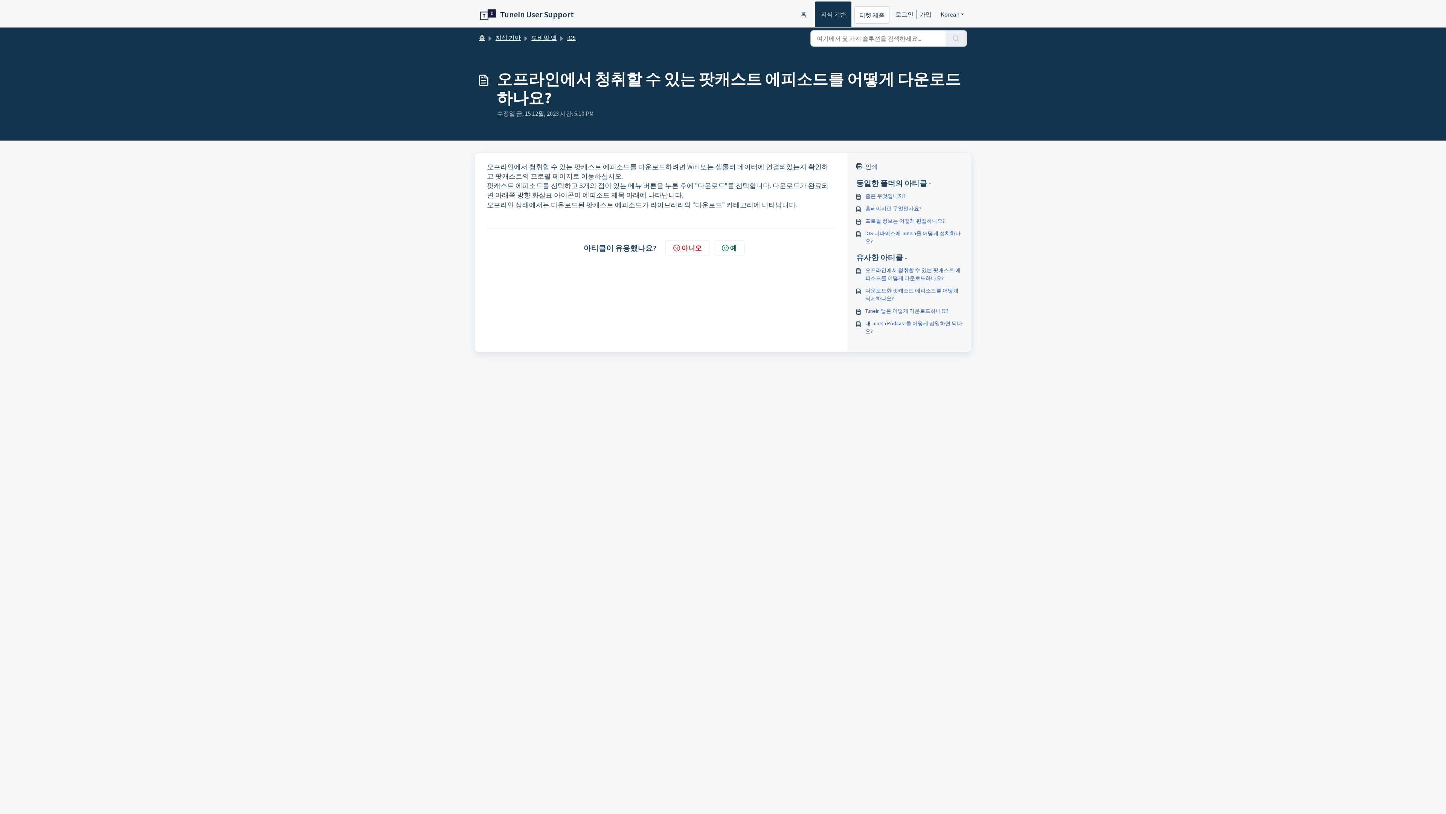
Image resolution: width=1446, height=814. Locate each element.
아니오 (692, 247)
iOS (571, 37)
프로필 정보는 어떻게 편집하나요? (905, 220)
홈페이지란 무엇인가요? (893, 208)
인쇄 (871, 166)
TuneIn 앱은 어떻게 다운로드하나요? (907, 311)
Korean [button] (950, 14)
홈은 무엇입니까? (885, 196)
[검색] (956, 38)
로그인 (904, 14)
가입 (926, 14)
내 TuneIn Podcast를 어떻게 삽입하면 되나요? (913, 327)
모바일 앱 (544, 37)
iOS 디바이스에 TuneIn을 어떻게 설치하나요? (913, 237)
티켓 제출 (872, 15)
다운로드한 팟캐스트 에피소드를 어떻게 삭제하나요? (911, 294)
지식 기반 (833, 14)
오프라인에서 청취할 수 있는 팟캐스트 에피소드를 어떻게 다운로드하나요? (913, 274)
